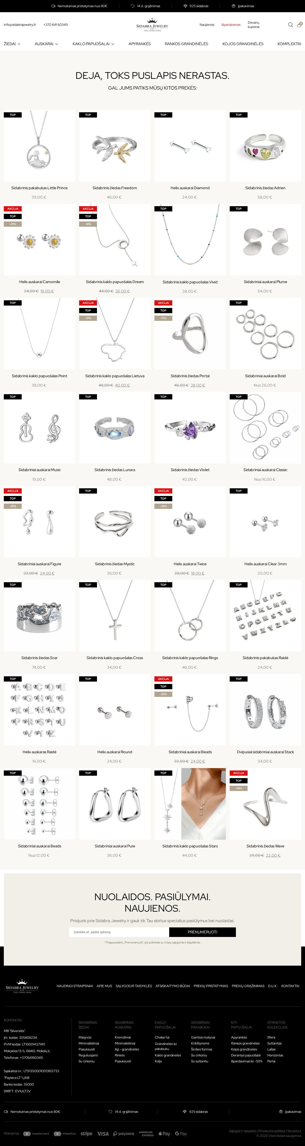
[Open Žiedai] (19, 44)
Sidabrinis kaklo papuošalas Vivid (190, 282)
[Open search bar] (290, 24)
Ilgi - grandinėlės (127, 1049)
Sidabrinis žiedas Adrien (265, 187)
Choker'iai (162, 1037)
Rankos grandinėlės (245, 1043)
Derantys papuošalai (246, 1055)
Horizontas (275, 1055)
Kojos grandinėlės (244, 1049)
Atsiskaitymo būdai (173, 986)
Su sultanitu (199, 1061)
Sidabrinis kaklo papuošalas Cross (115, 657)
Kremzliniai (123, 1037)
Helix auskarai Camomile (39, 281)
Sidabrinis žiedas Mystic (115, 563)
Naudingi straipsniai (75, 986)
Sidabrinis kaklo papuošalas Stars (190, 846)
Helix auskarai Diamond (190, 187)
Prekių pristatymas (211, 986)
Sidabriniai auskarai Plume (265, 281)
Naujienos (207, 24)
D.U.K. (273, 986)
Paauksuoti (87, 1049)
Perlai (271, 1061)
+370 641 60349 (55, 24)
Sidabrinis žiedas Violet (190, 469)
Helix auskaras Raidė (39, 751)
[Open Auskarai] (56, 44)
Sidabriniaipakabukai (200, 1024)
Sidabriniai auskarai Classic (265, 469)
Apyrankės (239, 1037)
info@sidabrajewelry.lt (20, 24)
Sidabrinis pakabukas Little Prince (39, 187)
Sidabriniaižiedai (88, 1024)
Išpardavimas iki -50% (246, 1061)
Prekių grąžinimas (248, 986)
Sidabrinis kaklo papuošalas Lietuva (114, 375)
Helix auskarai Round (114, 751)
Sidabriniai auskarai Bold (265, 375)
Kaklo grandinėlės (168, 1055)
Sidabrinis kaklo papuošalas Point (39, 375)
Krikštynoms (200, 1043)
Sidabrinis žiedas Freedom (115, 187)
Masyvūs (85, 1037)
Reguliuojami (88, 1055)
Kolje (158, 1061)
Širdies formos (201, 1049)
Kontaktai (290, 986)
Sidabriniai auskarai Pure (115, 846)
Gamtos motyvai (203, 1037)
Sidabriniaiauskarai (124, 1024)
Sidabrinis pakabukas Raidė (265, 657)
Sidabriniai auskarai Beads (190, 751)
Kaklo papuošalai (165, 1024)
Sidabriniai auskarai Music (40, 469)
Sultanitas (274, 1043)
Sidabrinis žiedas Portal (190, 375)
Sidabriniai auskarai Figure (39, 563)
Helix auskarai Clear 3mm (265, 563)
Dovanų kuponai (253, 24)
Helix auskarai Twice (190, 563)
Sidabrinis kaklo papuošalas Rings (190, 657)
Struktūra (294, 1131)
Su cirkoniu (87, 1061)
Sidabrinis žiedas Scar (39, 657)
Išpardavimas (231, 24)
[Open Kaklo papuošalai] (113, 44)
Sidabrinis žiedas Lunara (115, 469)
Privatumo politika (272, 1131)
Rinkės (120, 1055)
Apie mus (104, 986)
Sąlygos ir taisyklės (134, 986)
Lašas (271, 1049)
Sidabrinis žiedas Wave (265, 846)
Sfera (271, 1037)
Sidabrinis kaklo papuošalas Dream (115, 281)
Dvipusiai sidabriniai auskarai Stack (265, 751)
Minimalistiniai (89, 1043)
